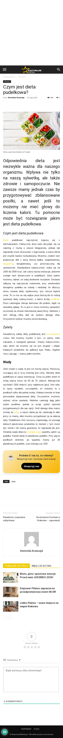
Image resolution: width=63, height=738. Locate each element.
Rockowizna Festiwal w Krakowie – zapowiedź (48, 519)
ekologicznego (34, 432)
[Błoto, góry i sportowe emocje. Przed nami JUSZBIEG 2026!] (10, 577)
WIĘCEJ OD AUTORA (41, 566)
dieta (13, 481)
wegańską (8, 263)
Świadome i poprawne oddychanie (14, 519)
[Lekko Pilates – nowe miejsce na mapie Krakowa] (10, 606)
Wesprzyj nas (31, 466)
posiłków (55, 299)
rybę (16, 412)
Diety (5, 240)
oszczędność (53, 334)
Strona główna (9, 76)
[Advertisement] (31, 33)
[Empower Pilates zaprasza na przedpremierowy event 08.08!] (10, 592)
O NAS (36, 729)
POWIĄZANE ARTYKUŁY (16, 566)
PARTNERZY (26, 729)
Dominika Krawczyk (16, 97)
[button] (58, 69)
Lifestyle (21, 76)
